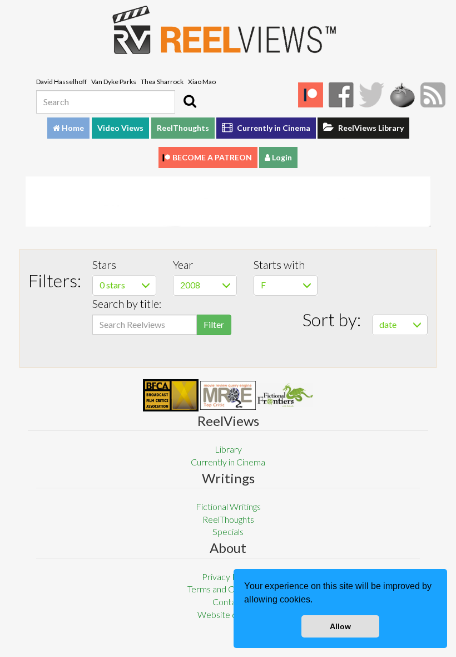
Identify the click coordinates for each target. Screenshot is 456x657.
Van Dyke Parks (113, 81)
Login (281, 157)
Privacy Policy (228, 576)
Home (72, 128)
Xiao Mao (202, 81)
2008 (190, 285)
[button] (316, 600)
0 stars (112, 285)
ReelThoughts (183, 128)
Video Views (120, 128)
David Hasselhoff (61, 81)
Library (228, 449)
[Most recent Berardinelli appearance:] (285, 395)
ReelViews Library (370, 128)
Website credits (228, 614)
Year (183, 264)
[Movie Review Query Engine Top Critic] (228, 395)
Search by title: (127, 303)
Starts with (279, 264)
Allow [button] (340, 626)
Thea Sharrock (162, 81)
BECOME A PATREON (212, 157)
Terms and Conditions (228, 589)
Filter (214, 324)
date (387, 324)
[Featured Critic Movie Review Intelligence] (171, 395)
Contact (228, 601)
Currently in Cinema (272, 128)
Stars (104, 264)
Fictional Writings (228, 506)
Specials (228, 531)
